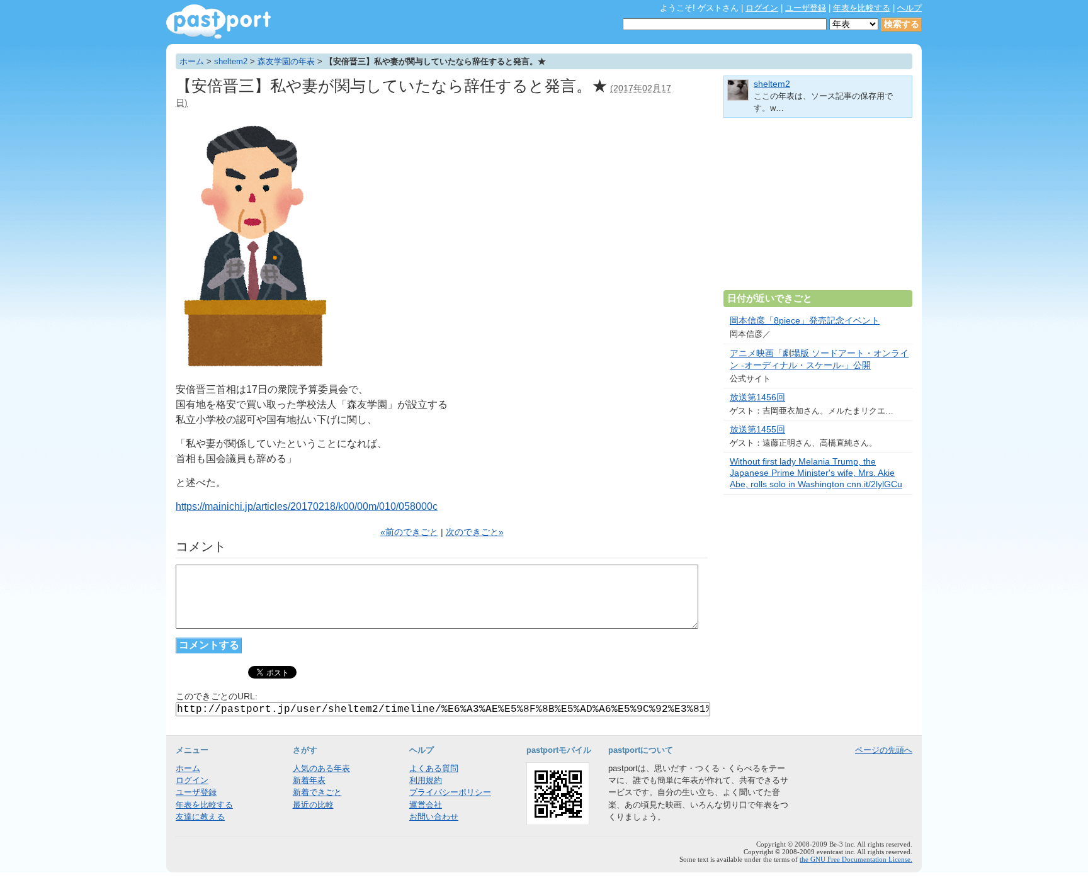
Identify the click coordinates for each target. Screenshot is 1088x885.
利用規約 (425, 780)
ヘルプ (909, 8)
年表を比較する (861, 8)
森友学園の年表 (286, 61)
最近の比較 (313, 804)
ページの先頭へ (883, 750)
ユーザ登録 (805, 8)
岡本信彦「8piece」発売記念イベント (805, 320)
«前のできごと (409, 532)
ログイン (761, 8)
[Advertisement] (817, 209)
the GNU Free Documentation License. (856, 859)
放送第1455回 (757, 429)
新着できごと (317, 792)
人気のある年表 (321, 768)
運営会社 (425, 804)
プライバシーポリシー (450, 792)
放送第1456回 (757, 397)
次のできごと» (475, 532)
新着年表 (309, 780)
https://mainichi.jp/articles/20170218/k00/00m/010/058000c (307, 506)
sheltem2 (230, 61)
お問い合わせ (433, 816)
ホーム (191, 61)
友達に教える (200, 816)
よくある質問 (433, 768)
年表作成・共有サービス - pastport (218, 21)
